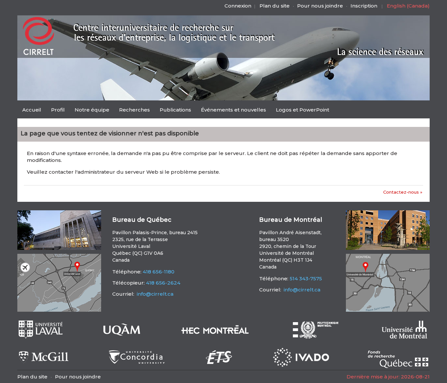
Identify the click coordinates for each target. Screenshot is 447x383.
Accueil (31, 110)
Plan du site (274, 6)
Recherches (134, 110)
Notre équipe (92, 110)
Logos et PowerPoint (302, 110)
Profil (58, 110)
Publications (175, 110)
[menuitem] (31, 109)
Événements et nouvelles (233, 110)
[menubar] (175, 110)
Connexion (237, 6)
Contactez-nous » (402, 192)
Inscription (363, 6)
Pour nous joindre (320, 6)
